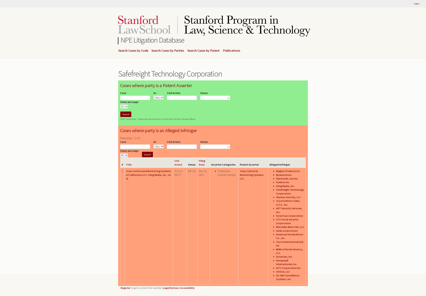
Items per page (129, 102)
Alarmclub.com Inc (287, 178)
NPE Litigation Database (152, 40)
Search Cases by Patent (203, 51)
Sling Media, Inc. (285, 186)
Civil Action (173, 93)
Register (125, 288)
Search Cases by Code (133, 51)
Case (123, 93)
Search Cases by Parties (167, 51)
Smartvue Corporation (289, 215)
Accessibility (187, 288)
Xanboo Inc (282, 182)
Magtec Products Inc (288, 171)
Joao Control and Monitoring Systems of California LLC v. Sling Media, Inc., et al (148, 174)
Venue (204, 93)
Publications (231, 51)
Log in (416, 3)
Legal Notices (171, 288)
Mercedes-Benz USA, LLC (290, 227)
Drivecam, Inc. (284, 256)
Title (128, 164)
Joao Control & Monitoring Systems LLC (251, 174)
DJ (154, 93)
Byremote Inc (284, 175)
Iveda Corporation (287, 230)
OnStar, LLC (283, 271)
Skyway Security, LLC (288, 197)
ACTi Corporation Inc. (288, 268)
